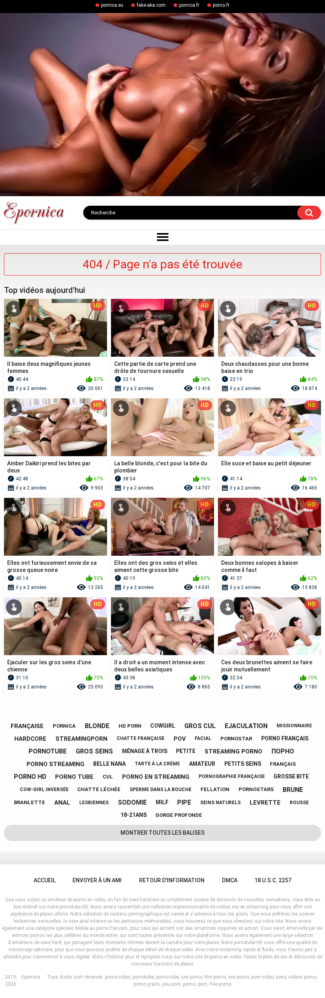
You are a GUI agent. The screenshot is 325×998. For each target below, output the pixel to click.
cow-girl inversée (44, 789)
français (283, 764)
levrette (265, 802)
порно (282, 751)
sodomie (132, 802)
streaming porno (233, 751)
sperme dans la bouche (160, 789)
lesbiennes (94, 802)
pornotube (48, 751)
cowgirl (162, 726)
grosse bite (291, 776)
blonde (97, 726)
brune (293, 789)
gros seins (94, 751)
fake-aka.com (151, 5)
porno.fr (221, 5)
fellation (215, 789)
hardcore (30, 738)
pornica (64, 726)
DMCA (229, 880)
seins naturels (220, 802)
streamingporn (81, 738)
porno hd (30, 776)
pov (180, 738)
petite (185, 751)
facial (203, 738)
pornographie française (232, 776)
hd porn (130, 726)
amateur (202, 764)
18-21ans (133, 815)
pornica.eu (112, 5)
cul (108, 777)
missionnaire (294, 725)
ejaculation (246, 726)
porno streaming (55, 764)
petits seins (242, 764)
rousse (299, 802)
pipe (184, 802)
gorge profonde (178, 815)
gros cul (200, 726)
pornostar (236, 739)
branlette (29, 802)
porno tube (74, 776)
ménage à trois (144, 751)
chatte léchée (98, 789)
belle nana (109, 764)
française (27, 726)
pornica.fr (189, 5)
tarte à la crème (157, 764)
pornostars (256, 789)
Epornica (30, 977)
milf (162, 802)
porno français (284, 738)
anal (62, 802)
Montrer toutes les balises (162, 833)
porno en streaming (155, 776)
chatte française (140, 738)
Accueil (44, 880)
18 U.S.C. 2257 (272, 880)
